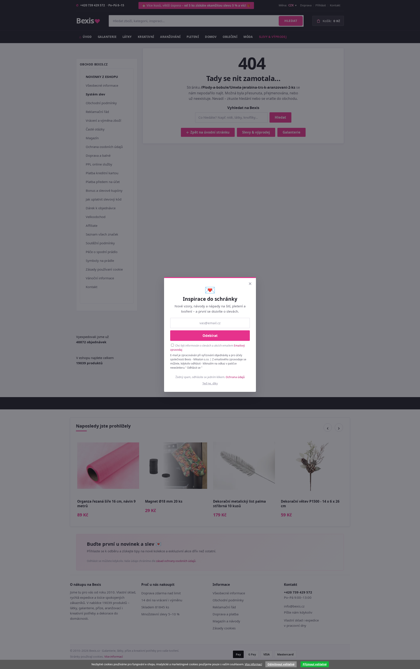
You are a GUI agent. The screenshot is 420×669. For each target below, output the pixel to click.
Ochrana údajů (235, 377)
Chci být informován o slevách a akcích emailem (207, 347)
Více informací (253, 664)
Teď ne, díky (210, 383)
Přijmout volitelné (315, 664)
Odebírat (210, 335)
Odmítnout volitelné (281, 664)
